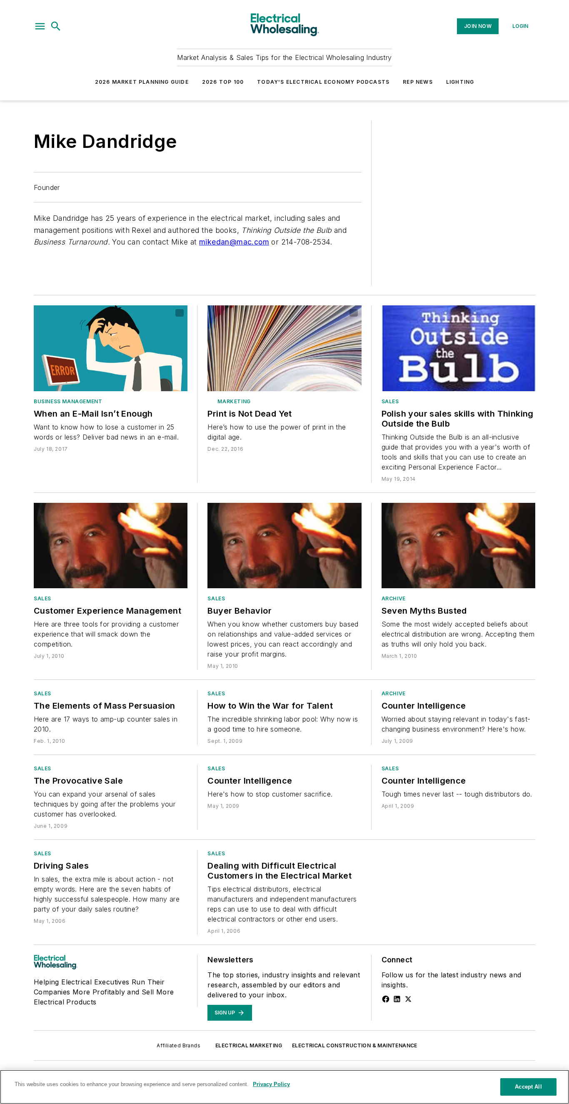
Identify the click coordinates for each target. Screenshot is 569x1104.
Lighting (460, 82)
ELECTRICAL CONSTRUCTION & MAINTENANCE (354, 1045)
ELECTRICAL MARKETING (248, 1045)
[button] (40, 26)
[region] (284, 1087)
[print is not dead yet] (284, 348)
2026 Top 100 (223, 82)
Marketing (233, 401)
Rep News (418, 82)
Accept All (528, 1087)
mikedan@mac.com (234, 241)
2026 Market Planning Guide (142, 82)
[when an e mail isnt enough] (110, 348)
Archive (394, 598)
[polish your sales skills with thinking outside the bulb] (458, 348)
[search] (56, 26)
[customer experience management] (110, 545)
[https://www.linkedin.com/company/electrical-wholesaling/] (397, 999)
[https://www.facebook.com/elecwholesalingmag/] (386, 999)
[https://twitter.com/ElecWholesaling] (408, 999)
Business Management (68, 401)
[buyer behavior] (284, 545)
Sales (390, 401)
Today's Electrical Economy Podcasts (323, 82)
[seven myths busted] (458, 545)
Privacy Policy (271, 1084)
